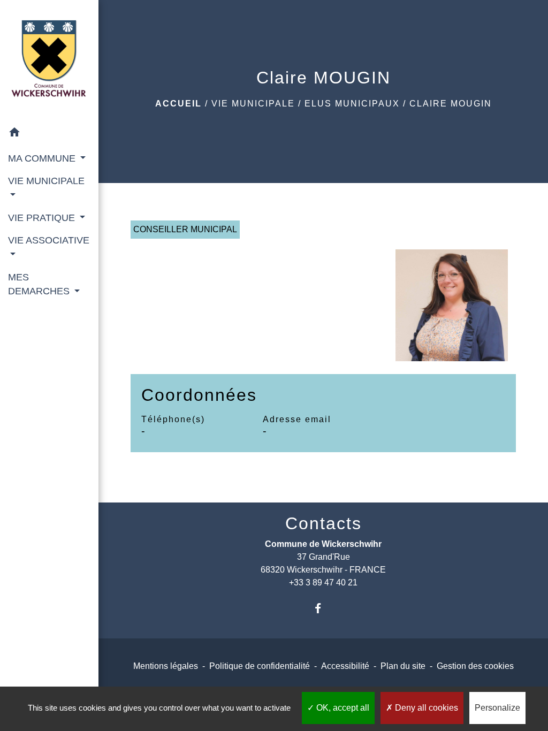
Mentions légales (165, 666)
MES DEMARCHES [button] (40, 284)
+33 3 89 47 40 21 (323, 582)
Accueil (178, 103)
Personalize (497, 707)
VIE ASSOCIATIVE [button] (48, 240)
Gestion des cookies (475, 666)
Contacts (323, 523)
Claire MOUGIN (450, 103)
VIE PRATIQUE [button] (43, 217)
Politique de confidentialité (259, 666)
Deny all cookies (425, 707)
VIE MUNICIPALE (253, 103)
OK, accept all (341, 707)
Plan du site (402, 666)
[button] (49, 134)
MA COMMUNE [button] (43, 158)
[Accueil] (49, 60)
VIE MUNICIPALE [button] (46, 181)
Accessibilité (345, 666)
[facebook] (323, 608)
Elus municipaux (352, 103)
